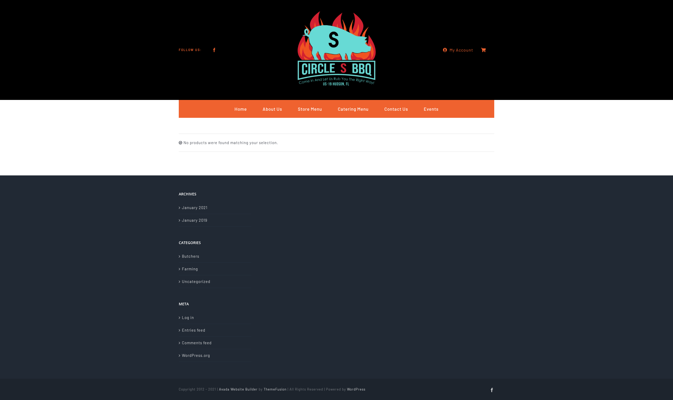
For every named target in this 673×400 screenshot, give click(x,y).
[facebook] (214, 50)
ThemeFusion (275, 389)
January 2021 (194, 207)
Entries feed (193, 330)
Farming (190, 268)
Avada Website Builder (238, 389)
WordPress (356, 389)
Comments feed (197, 342)
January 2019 (194, 220)
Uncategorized (196, 281)
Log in (188, 317)
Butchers (190, 256)
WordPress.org (196, 355)
